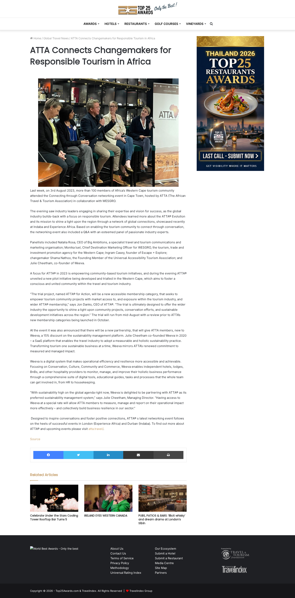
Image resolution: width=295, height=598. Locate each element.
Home (37, 38)
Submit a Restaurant (169, 558)
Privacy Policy (119, 563)
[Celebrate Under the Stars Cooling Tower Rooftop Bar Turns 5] (54, 498)
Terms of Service (122, 558)
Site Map (161, 568)
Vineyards (194, 24)
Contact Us (118, 553)
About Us (116, 548)
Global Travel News (56, 38)
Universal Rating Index (125, 573)
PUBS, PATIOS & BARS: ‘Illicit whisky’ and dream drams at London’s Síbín (161, 519)
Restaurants (135, 24)
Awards (90, 24)
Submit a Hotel (165, 553)
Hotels (111, 24)
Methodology (119, 568)
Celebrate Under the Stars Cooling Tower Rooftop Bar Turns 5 (54, 517)
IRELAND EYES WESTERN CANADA (105, 516)
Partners (161, 573)
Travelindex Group (140, 590)
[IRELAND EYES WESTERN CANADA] (108, 498)
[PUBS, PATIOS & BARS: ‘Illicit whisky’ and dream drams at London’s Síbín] (162, 498)
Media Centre (164, 563)
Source (35, 439)
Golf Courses (166, 24)
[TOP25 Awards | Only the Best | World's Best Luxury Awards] (147, 8)
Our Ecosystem (165, 548)
